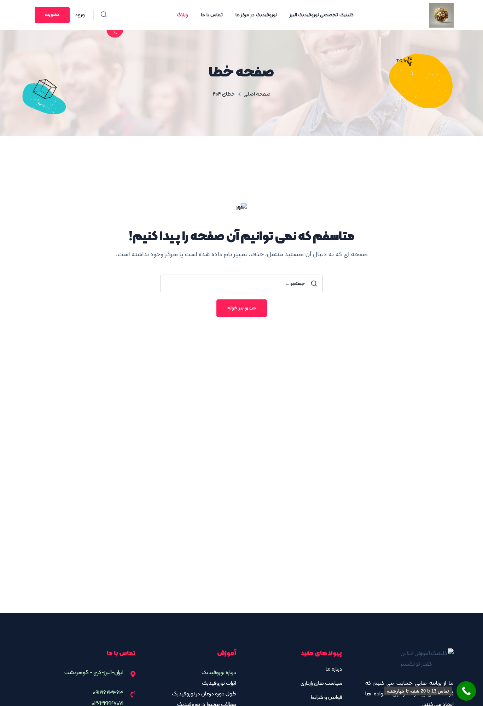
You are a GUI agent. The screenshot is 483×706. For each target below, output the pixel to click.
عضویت (52, 14)
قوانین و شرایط (326, 697)
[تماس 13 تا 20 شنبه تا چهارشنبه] (466, 691)
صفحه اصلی (257, 94)
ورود (80, 15)
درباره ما (334, 669)
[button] (104, 15)
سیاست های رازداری (321, 683)
